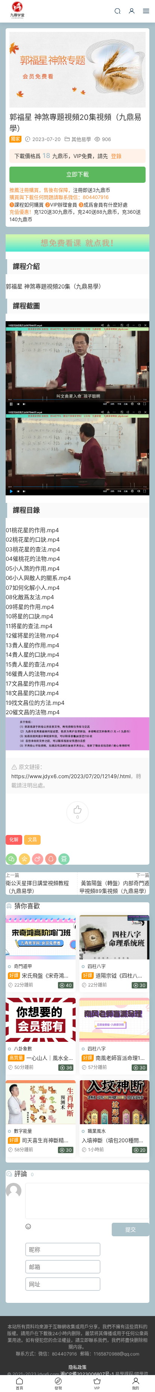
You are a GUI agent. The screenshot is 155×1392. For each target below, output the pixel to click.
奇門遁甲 (23, 966)
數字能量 (23, 1131)
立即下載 (77, 174)
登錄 (116, 156)
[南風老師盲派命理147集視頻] (114, 1020)
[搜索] (117, 10)
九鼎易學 (17, 11)
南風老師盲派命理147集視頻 (114, 1058)
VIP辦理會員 (63, 205)
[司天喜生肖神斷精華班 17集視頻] (41, 1102)
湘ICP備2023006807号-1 (87, 1374)
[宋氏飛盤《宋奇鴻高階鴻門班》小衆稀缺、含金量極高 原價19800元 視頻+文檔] (41, 937)
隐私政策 (77, 1367)
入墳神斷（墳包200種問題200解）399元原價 (113, 1140)
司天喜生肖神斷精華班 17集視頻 (38, 1140)
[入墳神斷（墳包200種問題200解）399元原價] (114, 1102)
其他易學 (81, 139)
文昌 (32, 839)
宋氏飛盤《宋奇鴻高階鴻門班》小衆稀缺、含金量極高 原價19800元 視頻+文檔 (39, 975)
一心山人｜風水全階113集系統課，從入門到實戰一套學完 (38, 1058)
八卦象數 (23, 1049)
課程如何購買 (29, 205)
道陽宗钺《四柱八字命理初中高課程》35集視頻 (114, 975)
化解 (13, 839)
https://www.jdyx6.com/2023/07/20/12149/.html (71, 776)
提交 (130, 1229)
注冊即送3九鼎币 (91, 190)
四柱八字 (97, 966)
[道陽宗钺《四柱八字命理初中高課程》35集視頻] (114, 937)
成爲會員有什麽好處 (106, 205)
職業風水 (97, 1131)
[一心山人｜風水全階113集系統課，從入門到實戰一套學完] (41, 1020)
